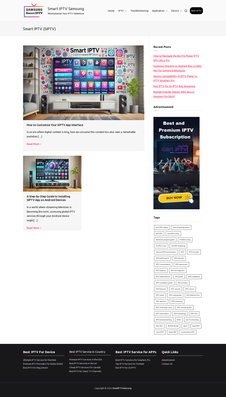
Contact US (167, 364)
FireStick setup (185, 240)
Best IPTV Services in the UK (83, 363)
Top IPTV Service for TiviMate (129, 364)
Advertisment (168, 360)
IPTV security (175, 289)
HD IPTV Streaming (178, 246)
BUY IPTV (196, 10)
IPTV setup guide (175, 295)
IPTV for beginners (178, 270)
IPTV (121, 10)
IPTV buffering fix (162, 258)
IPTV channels (179, 258)
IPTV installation (194, 276)
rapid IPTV (196, 326)
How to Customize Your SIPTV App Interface (55, 124)
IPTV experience (181, 264)
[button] (125, 11)
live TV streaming (192, 320)
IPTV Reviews (161, 289)
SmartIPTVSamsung (121, 388)
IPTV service (189, 289)
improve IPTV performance (166, 252)
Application (158, 10)
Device (175, 10)
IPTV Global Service (163, 276)
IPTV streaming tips (184, 307)
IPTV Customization (163, 264)
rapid (185, 326)
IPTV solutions (161, 301)
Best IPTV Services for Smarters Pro (132, 360)
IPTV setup (160, 295)
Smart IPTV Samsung (66, 8)
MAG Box (159, 326)
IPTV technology (180, 313)
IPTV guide (179, 276)
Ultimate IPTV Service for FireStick (39, 360)
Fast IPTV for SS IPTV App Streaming (174, 86)
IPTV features (161, 270)
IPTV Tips (194, 313)
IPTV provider (183, 283)
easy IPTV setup (173, 233)
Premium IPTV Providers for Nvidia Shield (43, 364)
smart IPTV (160, 332)
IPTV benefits (194, 252)
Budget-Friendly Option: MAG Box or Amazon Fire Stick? (174, 94)
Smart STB (172, 332)
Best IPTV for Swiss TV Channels (85, 371)
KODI (179, 320)
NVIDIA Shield (173, 326)
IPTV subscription (162, 313)
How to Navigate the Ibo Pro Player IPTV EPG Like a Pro (176, 58)
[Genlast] (176, 162)
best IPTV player (162, 227)
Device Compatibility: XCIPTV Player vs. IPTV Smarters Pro (175, 78)
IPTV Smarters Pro (193, 295)
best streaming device (181, 227)
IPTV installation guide (164, 283)
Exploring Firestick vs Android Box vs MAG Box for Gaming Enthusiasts (177, 68)
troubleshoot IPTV (188, 332)
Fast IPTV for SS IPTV (125, 368)
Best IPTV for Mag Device (35, 368)
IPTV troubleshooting (164, 320)
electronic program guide (165, 240)
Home (111, 10)
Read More (33, 144)
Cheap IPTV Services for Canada (85, 367)
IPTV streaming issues (164, 307)
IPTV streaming (177, 301)
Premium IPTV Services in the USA (85, 359)
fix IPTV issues (161, 246)
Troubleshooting (139, 10)
